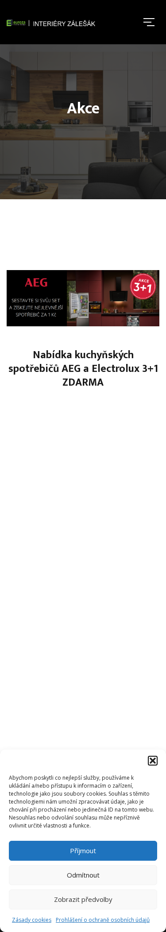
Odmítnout (83, 874)
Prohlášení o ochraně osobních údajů (103, 920)
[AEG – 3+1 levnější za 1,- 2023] (83, 298)
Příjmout (83, 850)
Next (144, 436)
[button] (152, 760)
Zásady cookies (31, 920)
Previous (22, 436)
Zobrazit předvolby (83, 899)
